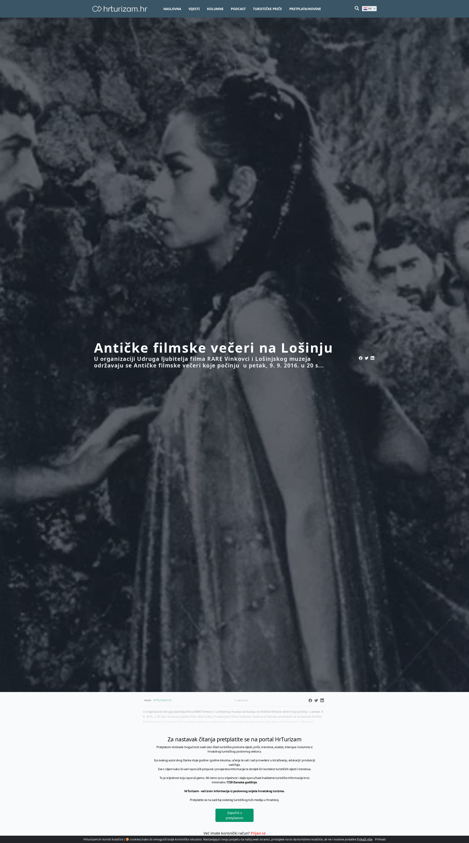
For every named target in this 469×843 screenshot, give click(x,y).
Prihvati (380, 839)
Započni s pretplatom (234, 815)
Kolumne (215, 9)
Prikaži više (364, 839)
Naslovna (172, 9)
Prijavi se (258, 833)
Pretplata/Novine (305, 9)
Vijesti (194, 9)
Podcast (238, 9)
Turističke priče (267, 9)
